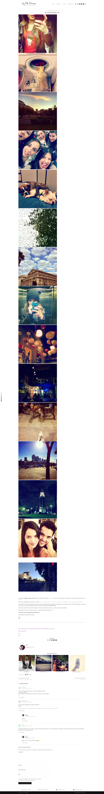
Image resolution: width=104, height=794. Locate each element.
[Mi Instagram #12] (77, 663)
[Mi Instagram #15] (60, 663)
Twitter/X (27, 789)
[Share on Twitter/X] (29, 674)
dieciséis (76, 601)
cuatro (46, 601)
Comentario (21, 752)
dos (42, 601)
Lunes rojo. (80, 679)
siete (53, 601)
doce (65, 601)
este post (50, 598)
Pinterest (61, 789)
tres (44, 601)
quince (73, 601)
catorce (70, 601)
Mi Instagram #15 (60, 671)
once (62, 601)
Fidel (56, 10)
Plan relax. (26, 671)
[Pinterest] (79, 4)
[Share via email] (26, 674)
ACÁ (53, 610)
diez (60, 601)
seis (51, 601)
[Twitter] (75, 4)
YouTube (78, 789)
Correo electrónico (22, 769)
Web (19, 774)
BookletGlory (25, 700)
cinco (49, 601)
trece (67, 601)
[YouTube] (81, 4)
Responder (22, 697)
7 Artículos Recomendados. (25, 679)
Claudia (23, 687)
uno (40, 601)
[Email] (83, 4)
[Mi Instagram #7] (44, 663)
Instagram (32, 647)
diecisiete (81, 601)
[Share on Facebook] (27, 674)
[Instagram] (77, 4)
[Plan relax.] (27, 663)
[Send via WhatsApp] (30, 674)
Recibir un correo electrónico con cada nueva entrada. (27, 780)
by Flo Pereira (29, 3)
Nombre (20, 765)
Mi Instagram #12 (77, 671)
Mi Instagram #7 (43, 671)
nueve (58, 601)
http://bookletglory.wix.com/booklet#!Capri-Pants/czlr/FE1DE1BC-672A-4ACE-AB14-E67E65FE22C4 (38, 708)
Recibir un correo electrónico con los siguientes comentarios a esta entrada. (30, 778)
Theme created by (80, 792)
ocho (55, 601)
